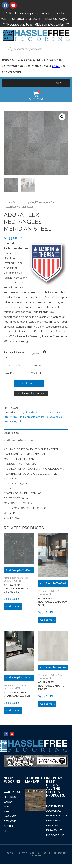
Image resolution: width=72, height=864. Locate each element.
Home (7, 202)
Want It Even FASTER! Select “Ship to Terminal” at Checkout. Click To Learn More (33, 66)
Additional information (18, 440)
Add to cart (29, 383)
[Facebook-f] (6, 734)
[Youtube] (13, 5)
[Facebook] (5, 5)
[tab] (36, 433)
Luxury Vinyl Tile (31, 202)
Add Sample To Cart (31, 393)
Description (11, 432)
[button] (59, 83)
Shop (16, 202)
